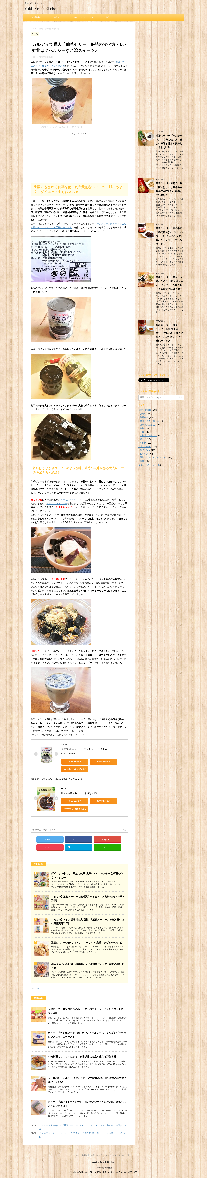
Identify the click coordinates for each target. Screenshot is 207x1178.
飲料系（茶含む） (148, 435)
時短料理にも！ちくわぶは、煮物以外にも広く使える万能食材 (82, 1056)
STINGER (133, 1172)
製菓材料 (144, 417)
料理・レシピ (59, 17)
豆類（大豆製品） (148, 424)
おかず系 (144, 454)
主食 (142, 432)
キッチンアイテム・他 (84, 17)
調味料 (143, 414)
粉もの (143, 439)
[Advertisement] (79, 157)
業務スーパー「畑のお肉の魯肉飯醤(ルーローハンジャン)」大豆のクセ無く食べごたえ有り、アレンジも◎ (169, 236)
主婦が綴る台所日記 (103, 1168)
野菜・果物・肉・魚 (149, 421)
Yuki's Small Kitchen (42, 9)
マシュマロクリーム (57, 503)
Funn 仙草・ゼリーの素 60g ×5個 (79, 793)
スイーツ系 (145, 450)
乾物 (142, 428)
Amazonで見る (75, 761)
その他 (36, 988)
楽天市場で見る (103, 761)
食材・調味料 (35, 17)
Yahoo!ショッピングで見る (75, 769)
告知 (108, 17)
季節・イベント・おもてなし (153, 457)
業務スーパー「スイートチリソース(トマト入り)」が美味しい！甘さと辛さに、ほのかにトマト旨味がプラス (169, 333)
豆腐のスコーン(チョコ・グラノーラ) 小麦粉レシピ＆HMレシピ (86, 942)
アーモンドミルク (69, 499)
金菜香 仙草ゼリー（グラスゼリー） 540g (84, 749)
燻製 (142, 461)
